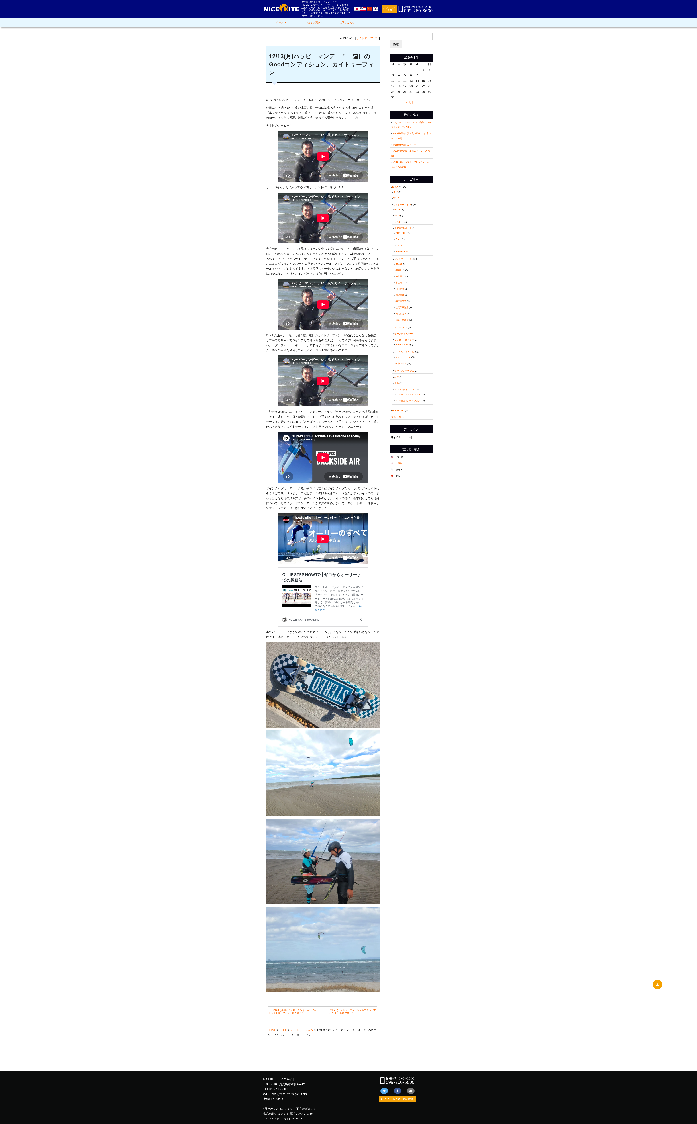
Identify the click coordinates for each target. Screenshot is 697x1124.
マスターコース (403, 357)
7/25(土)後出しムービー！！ (408, 145)
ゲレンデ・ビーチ (403, 259)
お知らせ (396, 416)
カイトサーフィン (367, 38)
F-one (398, 239)
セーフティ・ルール (404, 333)
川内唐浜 (400, 289)
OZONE (399, 245)
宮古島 (399, 282)
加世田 (399, 276)
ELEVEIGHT (398, 410)
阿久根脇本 (401, 313)
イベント (398, 222)
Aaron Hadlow (403, 344)
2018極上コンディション (408, 394)
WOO (397, 215)
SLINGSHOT (402, 251)
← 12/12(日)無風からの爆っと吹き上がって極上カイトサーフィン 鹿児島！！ (292, 1011)
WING (396, 198)
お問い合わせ (347, 22)
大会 (396, 383)
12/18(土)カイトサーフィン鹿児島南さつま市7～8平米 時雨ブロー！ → (352, 1011)
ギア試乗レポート (403, 228)
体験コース (401, 363)
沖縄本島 (400, 295)
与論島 (399, 264)
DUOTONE (401, 233)
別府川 (399, 270)
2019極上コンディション (408, 400)
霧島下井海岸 (402, 320)
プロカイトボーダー (404, 340)
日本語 (399, 463)
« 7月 (409, 102)
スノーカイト (400, 327)
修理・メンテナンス (404, 371)
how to (397, 209)
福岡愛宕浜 (401, 301)
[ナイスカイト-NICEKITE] (281, 11)
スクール (279, 22)
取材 (396, 377)
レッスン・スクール (404, 352)
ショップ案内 (313, 22)
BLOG (395, 187)
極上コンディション (404, 389)
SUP (395, 192)
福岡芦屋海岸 (402, 307)
